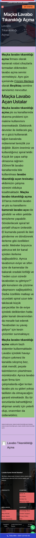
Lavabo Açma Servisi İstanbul (18, 2)
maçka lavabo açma (7, 424)
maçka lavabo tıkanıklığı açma (9, 426)
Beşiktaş (32, 30)
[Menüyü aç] (2, 7)
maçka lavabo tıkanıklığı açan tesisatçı (23, 424)
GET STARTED (28, 7)
